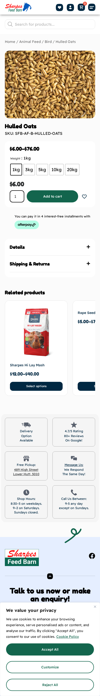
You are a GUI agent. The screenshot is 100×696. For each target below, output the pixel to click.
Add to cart (52, 196)
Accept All (50, 649)
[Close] (95, 606)
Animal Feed (30, 41)
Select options (36, 386)
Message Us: (74, 465)
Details (17, 247)
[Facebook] (92, 556)
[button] (92, 7)
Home (10, 41)
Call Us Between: (74, 499)
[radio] (16, 169)
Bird (48, 41)
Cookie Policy (67, 636)
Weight (15, 158)
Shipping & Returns (30, 263)
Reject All (50, 685)
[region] (50, 649)
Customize (50, 667)
